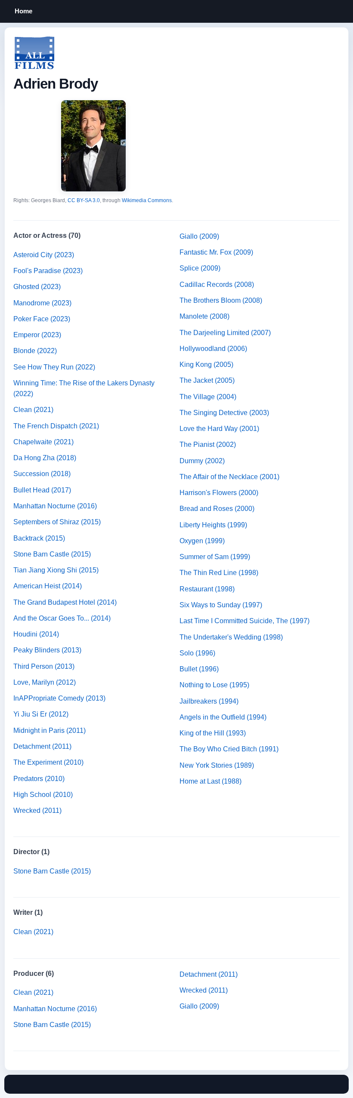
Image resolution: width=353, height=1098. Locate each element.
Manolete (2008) (204, 316)
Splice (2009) (200, 268)
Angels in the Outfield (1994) (223, 717)
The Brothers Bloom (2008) (221, 300)
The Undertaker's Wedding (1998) (231, 637)
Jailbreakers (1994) (209, 701)
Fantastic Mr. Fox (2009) (216, 252)
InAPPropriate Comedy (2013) (59, 698)
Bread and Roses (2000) (217, 508)
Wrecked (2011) (37, 810)
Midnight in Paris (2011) (49, 730)
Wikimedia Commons (147, 200)
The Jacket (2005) (207, 380)
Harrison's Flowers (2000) (219, 492)
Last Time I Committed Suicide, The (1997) (245, 620)
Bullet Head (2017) (42, 490)
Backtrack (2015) (39, 538)
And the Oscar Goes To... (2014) (62, 618)
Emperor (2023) (37, 334)
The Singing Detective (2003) (224, 412)
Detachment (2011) (42, 746)
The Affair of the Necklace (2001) (229, 476)
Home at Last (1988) (211, 781)
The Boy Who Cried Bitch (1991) (229, 749)
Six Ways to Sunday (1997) (221, 605)
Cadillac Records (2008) (217, 284)
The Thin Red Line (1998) (219, 572)
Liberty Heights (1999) (213, 525)
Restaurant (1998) (207, 589)
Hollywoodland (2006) (213, 348)
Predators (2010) (39, 778)
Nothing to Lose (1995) (214, 685)
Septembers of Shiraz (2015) (57, 522)
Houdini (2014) (36, 634)
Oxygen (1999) (202, 540)
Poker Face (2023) (41, 319)
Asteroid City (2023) (43, 254)
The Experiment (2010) (48, 762)
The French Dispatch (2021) (56, 426)
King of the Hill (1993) (213, 733)
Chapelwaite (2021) (43, 442)
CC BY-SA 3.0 (84, 200)
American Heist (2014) (47, 586)
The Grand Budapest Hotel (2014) (65, 602)
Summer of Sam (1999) (215, 556)
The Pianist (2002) (208, 444)
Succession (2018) (42, 473)
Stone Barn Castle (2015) (52, 554)
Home (23, 11)
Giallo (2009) (199, 236)
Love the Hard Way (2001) (219, 428)
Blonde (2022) (35, 350)
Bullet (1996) (199, 669)
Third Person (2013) (43, 666)
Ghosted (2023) (37, 286)
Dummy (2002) (202, 460)
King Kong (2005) (206, 364)
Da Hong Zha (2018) (44, 457)
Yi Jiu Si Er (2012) (40, 714)
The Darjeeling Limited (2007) (225, 332)
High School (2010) (43, 794)
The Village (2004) (208, 396)
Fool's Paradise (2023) (48, 270)
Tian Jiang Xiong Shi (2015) (56, 570)
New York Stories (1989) (217, 765)
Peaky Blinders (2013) (47, 650)
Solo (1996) (197, 653)
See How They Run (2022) (54, 367)
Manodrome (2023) (42, 303)
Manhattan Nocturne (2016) (55, 506)
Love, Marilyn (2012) (44, 682)
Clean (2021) (33, 409)
